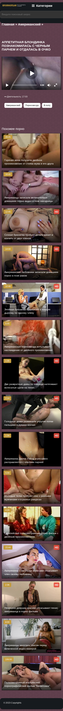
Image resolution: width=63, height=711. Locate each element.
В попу (47, 105)
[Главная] (14, 7)
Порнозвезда (32, 105)
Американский (13, 105)
